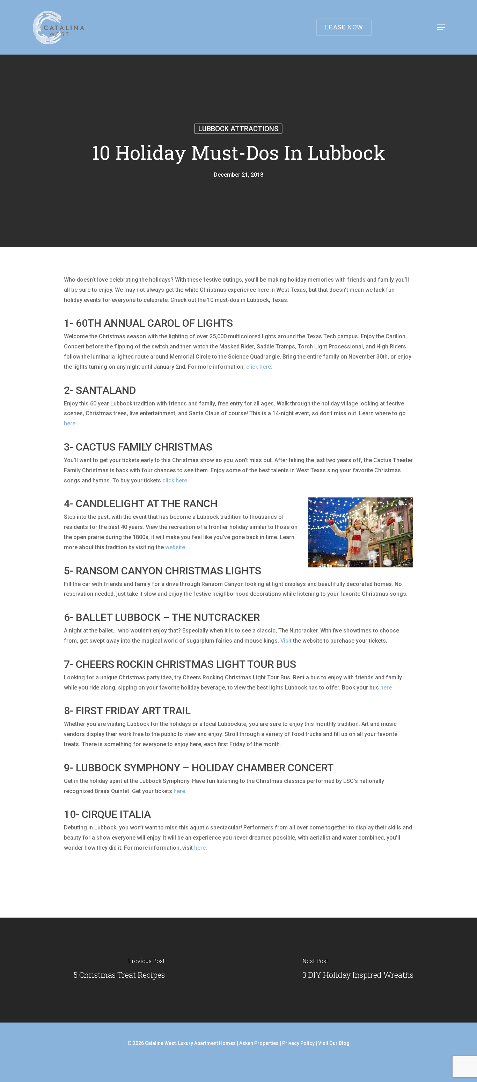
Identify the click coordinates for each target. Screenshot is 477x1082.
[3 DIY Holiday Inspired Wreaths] (358, 970)
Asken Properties (259, 1043)
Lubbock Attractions (238, 129)
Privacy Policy (298, 1043)
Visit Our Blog (334, 1043)
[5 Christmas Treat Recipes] (119, 970)
